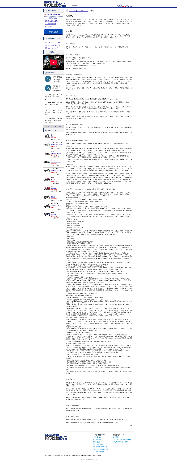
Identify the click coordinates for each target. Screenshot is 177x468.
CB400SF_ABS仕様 (56, 153)
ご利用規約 (96, 442)
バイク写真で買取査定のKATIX (122, 439)
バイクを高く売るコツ (52, 18)
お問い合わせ (97, 437)
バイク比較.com (99, 435)
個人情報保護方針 (98, 439)
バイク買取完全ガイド (54, 14)
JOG (52, 136)
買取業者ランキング (51, 48)
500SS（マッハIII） (56, 162)
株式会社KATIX (118, 435)
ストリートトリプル (56, 205)
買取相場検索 (53, 32)
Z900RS (53, 197)
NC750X (53, 179)
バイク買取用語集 (50, 24)
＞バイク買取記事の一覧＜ (53, 126)
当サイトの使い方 (98, 444)
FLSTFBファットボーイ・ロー (59, 170)
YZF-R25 (53, 214)
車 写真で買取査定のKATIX (121, 442)
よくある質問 (49, 27)
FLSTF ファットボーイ (57, 144)
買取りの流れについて (100, 447)
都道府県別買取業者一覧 (52, 45)
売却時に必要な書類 (51, 21)
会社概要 (115, 437)
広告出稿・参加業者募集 (100, 449)
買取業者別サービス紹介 (52, 42)
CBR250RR (54, 188)
